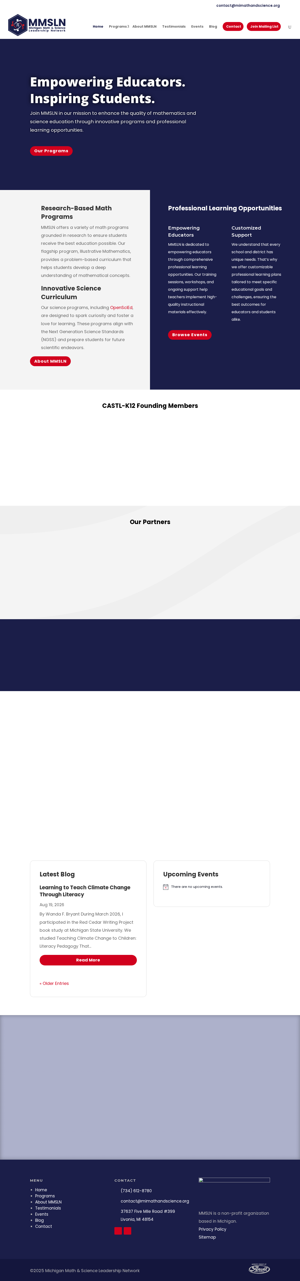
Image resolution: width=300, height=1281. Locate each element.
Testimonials (174, 27)
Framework (205, 462)
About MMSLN (144, 27)
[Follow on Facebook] (118, 1231)
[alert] (211, 887)
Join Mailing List (264, 26)
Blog (213, 27)
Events (197, 27)
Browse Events (189, 335)
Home (98, 27)
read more (88, 960)
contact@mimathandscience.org (155, 1201)
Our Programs (51, 151)
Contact (233, 26)
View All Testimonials (150, 824)
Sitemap (207, 1237)
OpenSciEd (121, 307)
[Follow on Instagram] (127, 1231)
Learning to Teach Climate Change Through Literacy (85, 891)
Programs (118, 27)
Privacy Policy (212, 1229)
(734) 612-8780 (136, 1191)
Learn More (171, 483)
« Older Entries (54, 983)
